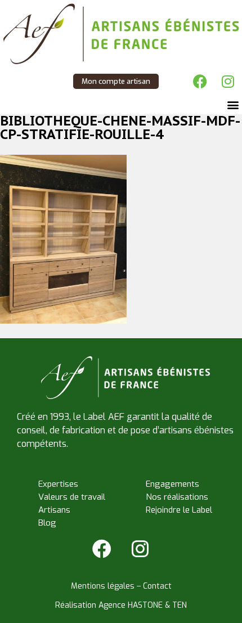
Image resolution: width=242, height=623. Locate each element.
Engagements (172, 484)
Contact (157, 586)
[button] (232, 105)
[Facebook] (200, 82)
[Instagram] (228, 82)
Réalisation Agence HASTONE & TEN (121, 605)
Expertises (58, 484)
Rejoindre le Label (179, 510)
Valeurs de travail (71, 497)
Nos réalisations (177, 497)
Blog (47, 522)
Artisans (54, 510)
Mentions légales (103, 586)
